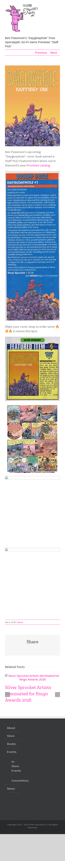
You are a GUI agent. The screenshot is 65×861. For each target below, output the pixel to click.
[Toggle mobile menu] (58, 5)
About (11, 728)
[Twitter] (36, 803)
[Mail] (26, 809)
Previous (41, 52)
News (20, 622)
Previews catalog (38, 165)
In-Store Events (14, 766)
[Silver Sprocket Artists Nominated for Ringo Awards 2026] (32, 675)
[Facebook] (31, 803)
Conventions (14, 780)
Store (10, 736)
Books (11, 744)
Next (53, 52)
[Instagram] (26, 803)
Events (11, 752)
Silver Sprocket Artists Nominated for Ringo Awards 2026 (28, 694)
